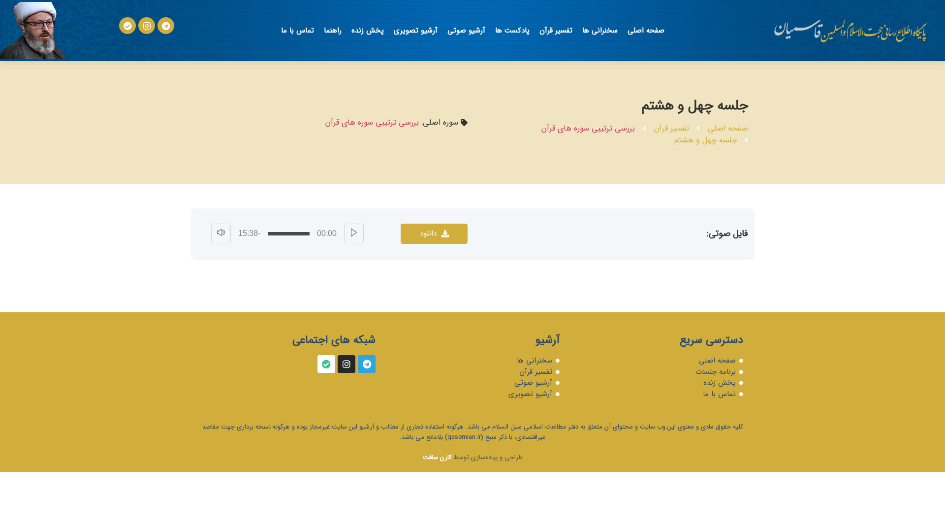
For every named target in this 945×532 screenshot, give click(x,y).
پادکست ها (512, 30)
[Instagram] (146, 25)
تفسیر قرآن (555, 30)
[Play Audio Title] (354, 233)
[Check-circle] (127, 25)
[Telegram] (166, 25)
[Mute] (221, 233)
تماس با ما (297, 30)
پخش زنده (367, 30)
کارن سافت (437, 457)
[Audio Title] (289, 233)
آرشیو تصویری (416, 30)
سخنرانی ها (600, 30)
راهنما (333, 30)
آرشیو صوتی (466, 30)
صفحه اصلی (646, 30)
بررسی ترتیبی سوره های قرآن (588, 128)
